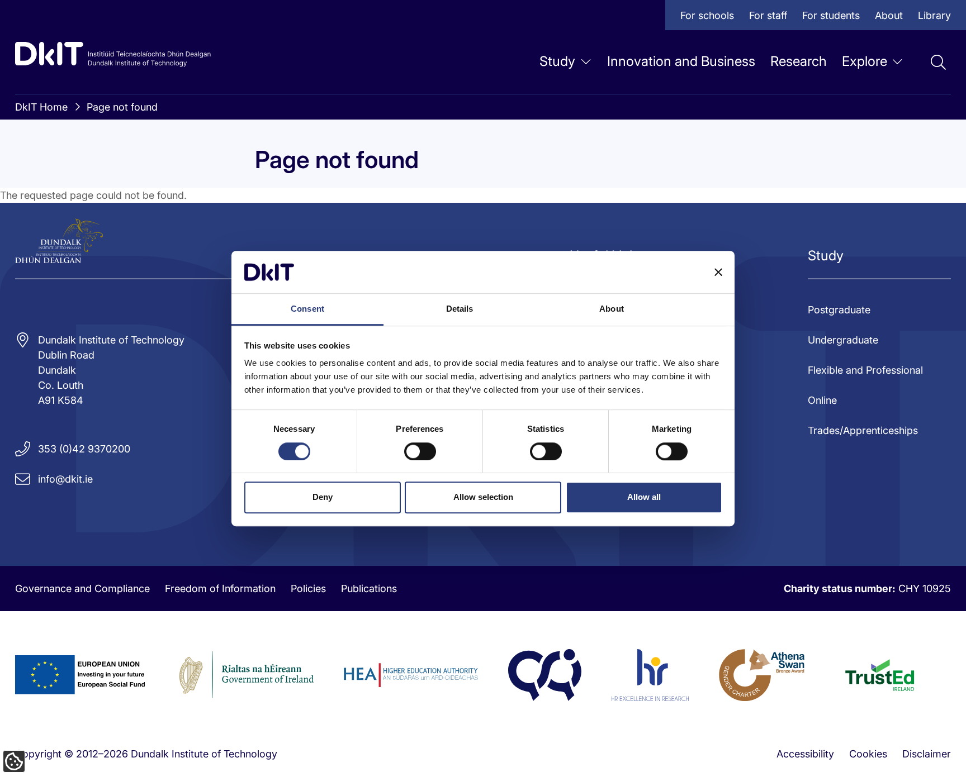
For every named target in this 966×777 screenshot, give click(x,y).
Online (822, 400)
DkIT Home (41, 107)
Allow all (644, 497)
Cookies (868, 754)
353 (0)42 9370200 (84, 449)
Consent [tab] (307, 309)
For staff (768, 15)
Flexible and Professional (865, 370)
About (889, 15)
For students (831, 15)
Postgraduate (839, 310)
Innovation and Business (681, 61)
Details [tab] (459, 309)
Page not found (122, 107)
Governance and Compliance (82, 588)
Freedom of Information (220, 588)
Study (557, 61)
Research (798, 61)
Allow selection (483, 497)
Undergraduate (843, 340)
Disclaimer (926, 754)
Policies (308, 588)
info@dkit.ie (65, 479)
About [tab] (611, 309)
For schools (707, 15)
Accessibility (805, 754)
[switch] (420, 451)
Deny (322, 497)
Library (934, 15)
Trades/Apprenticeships (863, 430)
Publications (369, 588)
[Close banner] (718, 272)
